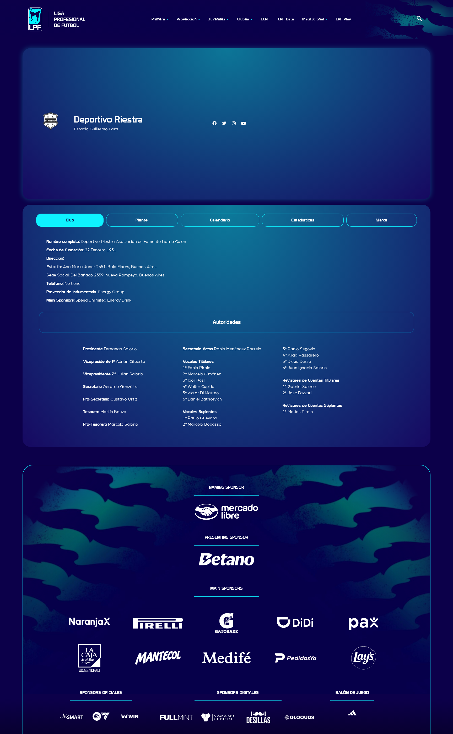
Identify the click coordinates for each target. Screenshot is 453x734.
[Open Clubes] (251, 19)
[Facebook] (214, 123)
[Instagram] (234, 123)
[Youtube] (243, 123)
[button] (419, 19)
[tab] (70, 220)
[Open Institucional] (326, 19)
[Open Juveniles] (228, 19)
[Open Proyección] (199, 19)
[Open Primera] (167, 19)
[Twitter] (224, 123)
